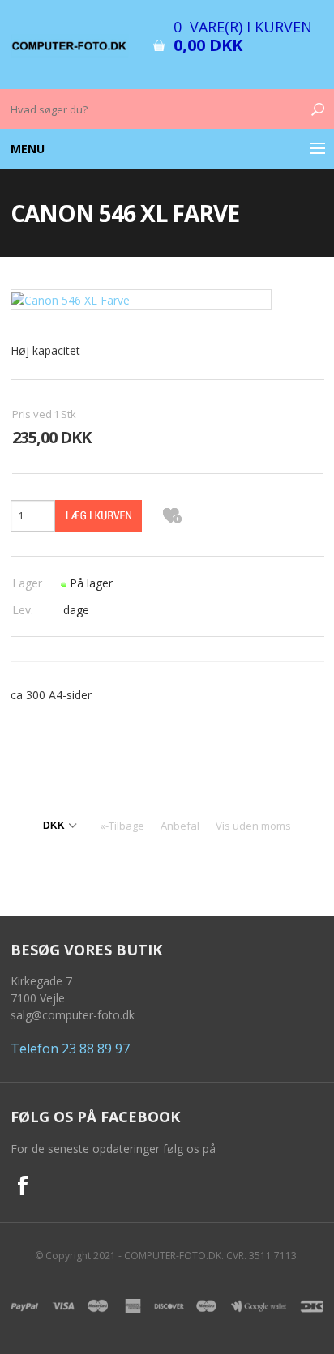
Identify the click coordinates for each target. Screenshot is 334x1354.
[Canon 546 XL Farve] (141, 298)
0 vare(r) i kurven (242, 26)
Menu (28, 148)
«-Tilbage (122, 825)
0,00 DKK (207, 45)
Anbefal (180, 825)
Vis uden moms (253, 825)
